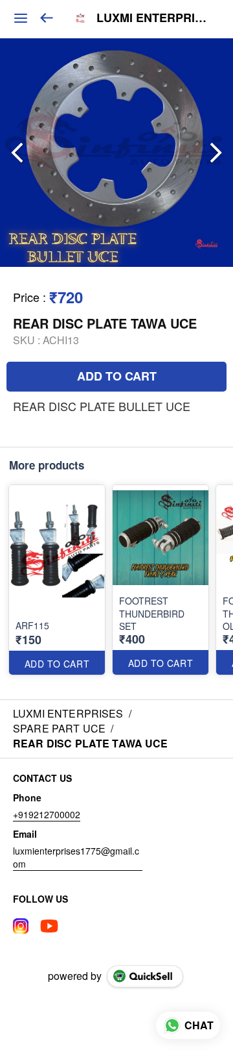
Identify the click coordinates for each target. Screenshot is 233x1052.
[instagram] (20, 926)
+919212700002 (46, 814)
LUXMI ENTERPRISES (155, 18)
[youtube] (49, 926)
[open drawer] (20, 18)
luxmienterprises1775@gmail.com (76, 857)
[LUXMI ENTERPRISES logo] (80, 18)
